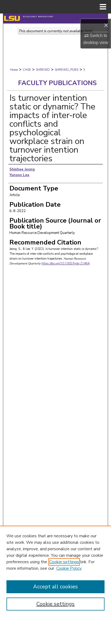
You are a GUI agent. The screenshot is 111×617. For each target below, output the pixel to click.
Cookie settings (64, 562)
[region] (55, 571)
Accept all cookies (55, 586)
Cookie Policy (69, 568)
